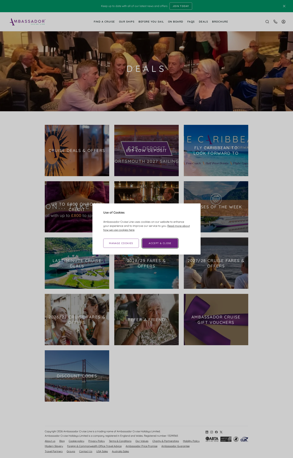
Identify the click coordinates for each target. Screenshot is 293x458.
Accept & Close (160, 243)
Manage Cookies (121, 243)
